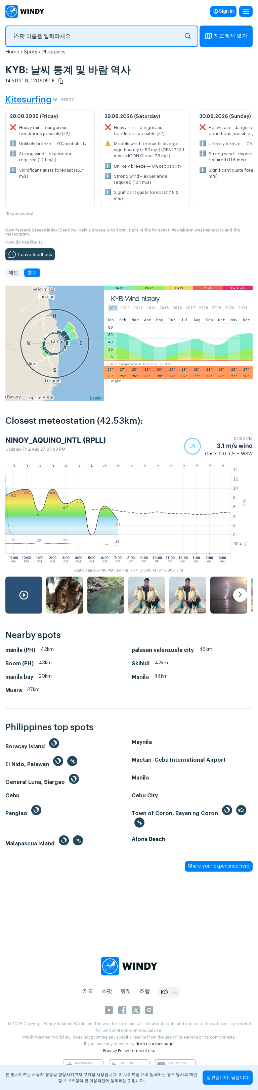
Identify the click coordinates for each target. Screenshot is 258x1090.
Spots (30, 52)
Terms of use (142, 1051)
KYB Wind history (135, 299)
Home (12, 52)
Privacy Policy (116, 1051)
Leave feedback (35, 254)
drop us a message (154, 1044)
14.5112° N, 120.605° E (30, 81)
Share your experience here (218, 866)
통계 (32, 272)
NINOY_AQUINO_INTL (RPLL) (55, 440)
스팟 (106, 991)
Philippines (54, 52)
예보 (13, 272)
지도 (88, 991)
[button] (60, 81)
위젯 (125, 991)
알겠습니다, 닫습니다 (228, 1077)
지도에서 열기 (230, 36)
